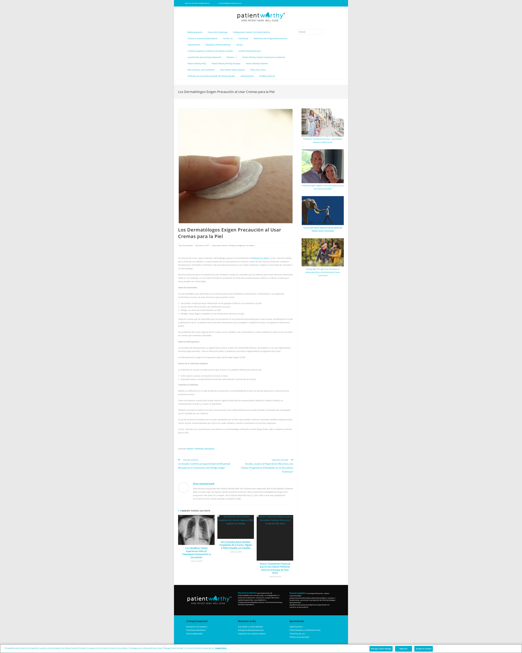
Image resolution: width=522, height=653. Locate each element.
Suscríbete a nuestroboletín (250, 626)
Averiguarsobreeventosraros (251, 630)
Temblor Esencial (267, 76)
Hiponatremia (194, 44)
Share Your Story (257, 69)
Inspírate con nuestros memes (252, 633)
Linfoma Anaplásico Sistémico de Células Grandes (210, 51)
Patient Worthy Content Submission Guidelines (263, 57)
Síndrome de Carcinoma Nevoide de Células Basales (211, 76)
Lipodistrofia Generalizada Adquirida (204, 57)
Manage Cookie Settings (381, 648)
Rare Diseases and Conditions (201, 69)
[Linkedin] (326, 3)
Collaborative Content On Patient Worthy (251, 32)
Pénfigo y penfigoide (237, 245)
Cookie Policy (221, 648)
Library (239, 44)
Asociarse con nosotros (196, 626)
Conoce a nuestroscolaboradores (202, 38)
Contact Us (228, 38)
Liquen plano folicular (220, 245)
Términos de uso (297, 633)
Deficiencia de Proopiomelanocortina (270, 38)
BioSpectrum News (260, 258)
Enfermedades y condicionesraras (305, 630)
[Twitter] (335, 3)
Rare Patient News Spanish (232, 69)
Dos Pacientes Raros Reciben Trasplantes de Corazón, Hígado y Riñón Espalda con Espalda (235, 545)
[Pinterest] (331, 3)
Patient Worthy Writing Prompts (226, 63)
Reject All (403, 648)
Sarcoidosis (250, 245)
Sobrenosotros (247, 76)
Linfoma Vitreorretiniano (249, 51)
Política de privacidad (299, 637)
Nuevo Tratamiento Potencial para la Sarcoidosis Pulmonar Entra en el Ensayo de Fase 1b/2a (275, 568)
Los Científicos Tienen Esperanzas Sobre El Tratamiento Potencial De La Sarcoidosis (196, 553)
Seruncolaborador (194, 633)
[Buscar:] (310, 32)
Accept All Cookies (423, 648)
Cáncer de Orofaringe (217, 32)
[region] (261, 648)
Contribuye (243, 38)
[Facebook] (317, 3)
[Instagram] (322, 3)
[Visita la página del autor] (183, 487)
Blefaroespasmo (195, 32)
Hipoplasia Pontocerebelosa (218, 44)
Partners (230, 57)
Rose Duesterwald (185, 245)
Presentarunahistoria (196, 630)
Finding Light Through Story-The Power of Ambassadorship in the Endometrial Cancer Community (322, 272)
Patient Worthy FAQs (197, 63)
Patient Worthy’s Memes (257, 63)
